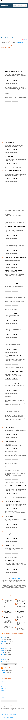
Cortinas (3, 697)
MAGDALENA (4, 659)
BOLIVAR (3, 650)
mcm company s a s (21, 626)
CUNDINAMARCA (5, 657)
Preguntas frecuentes (4, 714)
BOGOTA (3, 635)
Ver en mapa (15, 80)
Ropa (2, 681)
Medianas (3, 672)
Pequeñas (3, 670)
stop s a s (19, 598)
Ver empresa (8, 80)
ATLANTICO (3, 641)
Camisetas (3, 695)
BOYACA (3, 654)
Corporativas (4, 675)
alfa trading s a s (21, 611)
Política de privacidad (12, 714)
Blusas (2, 690)
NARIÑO (3, 661)
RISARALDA (4, 645)
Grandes (3, 674)
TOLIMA (3, 648)
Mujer (2, 686)
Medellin (3, 692)
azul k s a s (6, 611)
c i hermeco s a (7, 624)
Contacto (11, 717)
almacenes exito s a (8, 598)
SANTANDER (4, 646)
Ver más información (19, 42)
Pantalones (3, 688)
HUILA (2, 652)
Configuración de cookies (5, 717)
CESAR (2, 643)
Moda (2, 684)
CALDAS (3, 656)
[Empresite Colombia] (4, 5)
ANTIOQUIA (3, 637)
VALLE (2, 639)
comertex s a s (20, 619)
